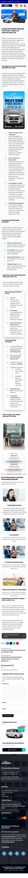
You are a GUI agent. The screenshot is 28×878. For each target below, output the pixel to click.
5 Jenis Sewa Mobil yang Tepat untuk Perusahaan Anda (13, 651)
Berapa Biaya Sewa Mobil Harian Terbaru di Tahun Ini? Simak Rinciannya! (11, 659)
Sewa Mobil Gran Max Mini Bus (13, 743)
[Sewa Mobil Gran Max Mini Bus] (14, 733)
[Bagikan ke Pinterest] (17, 643)
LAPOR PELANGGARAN (7, 842)
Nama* (4, 702)
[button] (14, 458)
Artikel (3, 794)
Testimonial (4, 796)
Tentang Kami (10, 1)
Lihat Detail (12, 750)
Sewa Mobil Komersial (8, 745)
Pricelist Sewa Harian (7, 792)
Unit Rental (17, 1)
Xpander (5, 222)
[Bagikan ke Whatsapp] (14, 643)
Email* (4, 709)
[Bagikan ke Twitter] (11, 643)
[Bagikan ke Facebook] (7, 643)
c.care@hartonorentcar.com (13, 779)
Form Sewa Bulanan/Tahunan (9, 791)
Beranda (4, 1)
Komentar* (5, 684)
